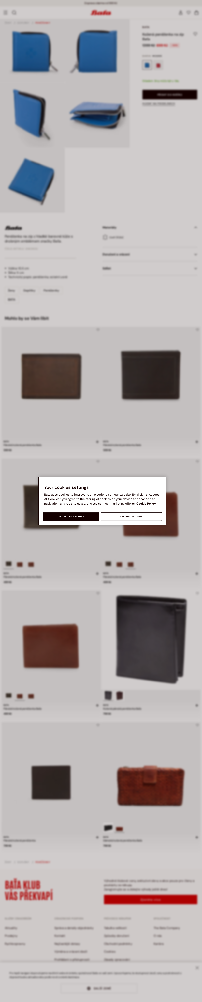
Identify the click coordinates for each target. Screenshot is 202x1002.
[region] (102, 501)
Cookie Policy (146, 504)
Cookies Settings (131, 516)
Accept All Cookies (71, 516)
